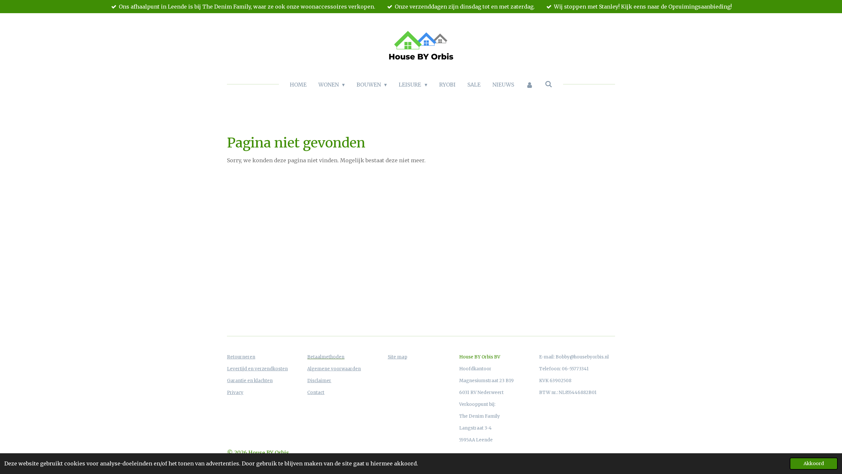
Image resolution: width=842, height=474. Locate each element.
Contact (315, 392)
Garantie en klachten (250, 380)
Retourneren (241, 357)
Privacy (235, 392)
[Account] (529, 84)
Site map (397, 357)
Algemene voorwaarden (334, 369)
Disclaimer (319, 380)
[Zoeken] (549, 84)
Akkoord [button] (814, 463)
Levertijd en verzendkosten (257, 369)
